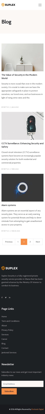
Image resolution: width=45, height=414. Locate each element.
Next (38, 242)
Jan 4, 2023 (15, 107)
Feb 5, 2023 (15, 169)
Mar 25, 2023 (16, 231)
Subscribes (9, 391)
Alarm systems (9, 205)
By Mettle (5, 107)
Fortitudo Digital (38, 409)
